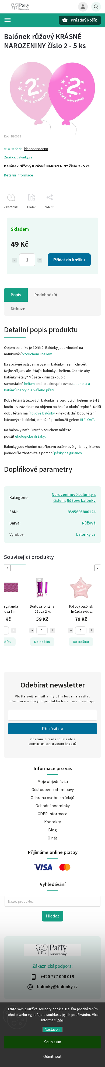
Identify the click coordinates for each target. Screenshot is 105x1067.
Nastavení (53, 1029)
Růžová (89, 523)
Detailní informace (18, 175)
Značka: (18, 157)
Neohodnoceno (36, 149)
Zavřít (84, 216)
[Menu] (8, 20)
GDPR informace (52, 814)
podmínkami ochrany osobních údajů (52, 744)
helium (29, 384)
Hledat (52, 916)
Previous (8, 568)
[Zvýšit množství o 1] (39, 260)
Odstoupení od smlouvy (53, 790)
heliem (46, 354)
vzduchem (30, 354)
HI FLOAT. (87, 420)
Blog (52, 830)
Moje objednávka (52, 782)
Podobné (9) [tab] (45, 295)
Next (98, 568)
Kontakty (52, 822)
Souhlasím (52, 1042)
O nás (53, 838)
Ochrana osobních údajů (52, 798)
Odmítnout (52, 1056)
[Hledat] (96, 7)
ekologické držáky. (30, 436)
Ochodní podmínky (53, 806)
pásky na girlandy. (68, 453)
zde (60, 1020)
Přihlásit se (52, 728)
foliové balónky (42, 413)
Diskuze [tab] (18, 309)
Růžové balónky (81, 501)
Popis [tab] (16, 295)
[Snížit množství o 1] (14, 260)
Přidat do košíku (69, 259)
